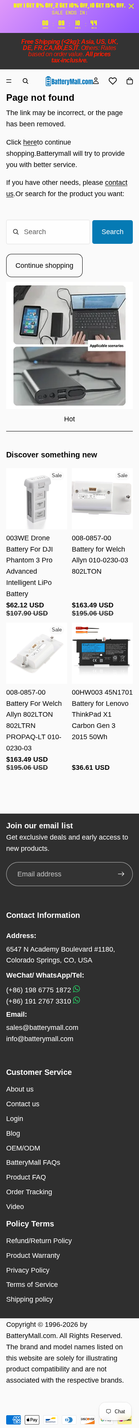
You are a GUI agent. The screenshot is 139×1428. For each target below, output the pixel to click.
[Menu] (9, 81)
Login (14, 1119)
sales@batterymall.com (42, 1027)
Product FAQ (26, 1177)
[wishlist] (112, 81)
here (30, 142)
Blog (13, 1133)
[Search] (25, 81)
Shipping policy (29, 1299)
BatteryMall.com (31, 1336)
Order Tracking (29, 1192)
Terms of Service (32, 1284)
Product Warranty (33, 1255)
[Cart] (129, 81)
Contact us (22, 1104)
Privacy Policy (27, 1270)
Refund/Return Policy (39, 1241)
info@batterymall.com (39, 1039)
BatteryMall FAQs (33, 1162)
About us (20, 1089)
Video (15, 1207)
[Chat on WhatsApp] (76, 990)
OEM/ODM (23, 1148)
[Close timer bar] (131, 6)
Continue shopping (44, 265)
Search (113, 232)
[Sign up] (121, 874)
